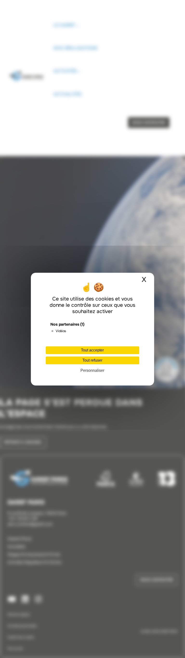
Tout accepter (92, 350)
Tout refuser (92, 360)
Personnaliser (92, 370)
